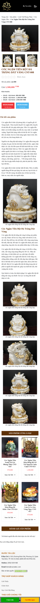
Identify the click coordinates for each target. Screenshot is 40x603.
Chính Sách (5, 586)
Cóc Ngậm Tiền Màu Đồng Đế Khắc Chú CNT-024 (10, 507)
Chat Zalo (10, 600)
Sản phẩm (13, 17)
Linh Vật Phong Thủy (25, 17)
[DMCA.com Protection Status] (20, 571)
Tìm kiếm (28, 6)
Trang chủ (5, 17)
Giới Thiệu (5, 581)
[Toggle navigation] (35, 6)
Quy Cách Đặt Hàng (8, 590)
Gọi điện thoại (8, 106)
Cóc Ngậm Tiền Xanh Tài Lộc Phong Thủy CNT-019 (10, 463)
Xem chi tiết (9, 475)
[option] (20, 38)
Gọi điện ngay (30, 600)
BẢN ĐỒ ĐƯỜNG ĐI (27, 559)
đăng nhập (9, 542)
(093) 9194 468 (13, 563)
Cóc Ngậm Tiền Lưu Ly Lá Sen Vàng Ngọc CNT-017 (30, 508)
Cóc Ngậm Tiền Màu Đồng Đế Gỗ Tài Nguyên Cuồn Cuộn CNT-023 (30, 463)
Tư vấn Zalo (22, 106)
